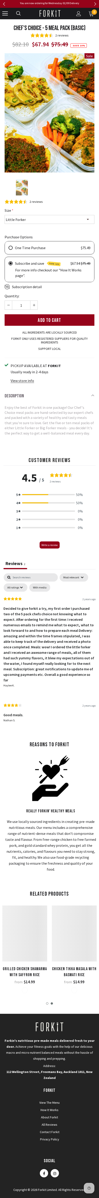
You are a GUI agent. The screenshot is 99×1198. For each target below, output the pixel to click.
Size (9, 210)
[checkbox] (39, 587)
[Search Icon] (18, 13)
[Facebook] (44, 1173)
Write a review (49, 545)
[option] (49, 3)
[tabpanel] (49, 652)
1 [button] (47, 1003)
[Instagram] (55, 1173)
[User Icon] (78, 13)
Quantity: (12, 296)
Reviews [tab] (15, 563)
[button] (49, 494)
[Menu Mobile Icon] (5, 13)
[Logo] (50, 13)
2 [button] (52, 1003)
